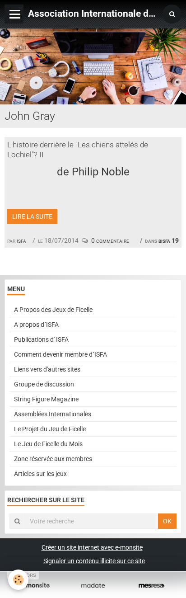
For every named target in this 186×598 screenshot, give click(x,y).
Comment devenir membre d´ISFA (60, 354)
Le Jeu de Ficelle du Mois (48, 443)
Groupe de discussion (44, 384)
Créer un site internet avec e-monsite (92, 547)
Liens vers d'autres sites (47, 369)
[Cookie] (18, 580)
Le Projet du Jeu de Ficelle (50, 429)
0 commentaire (110, 240)
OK (167, 521)
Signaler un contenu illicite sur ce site (94, 561)
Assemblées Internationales (52, 414)
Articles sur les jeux (40, 473)
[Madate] (92, 585)
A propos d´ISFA (36, 324)
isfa (21, 240)
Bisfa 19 (168, 240)
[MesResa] (151, 585)
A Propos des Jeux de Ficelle (53, 309)
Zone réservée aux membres (53, 458)
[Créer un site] (34, 585)
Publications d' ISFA (41, 339)
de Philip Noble (93, 171)
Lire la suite (32, 216)
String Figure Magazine (46, 399)
